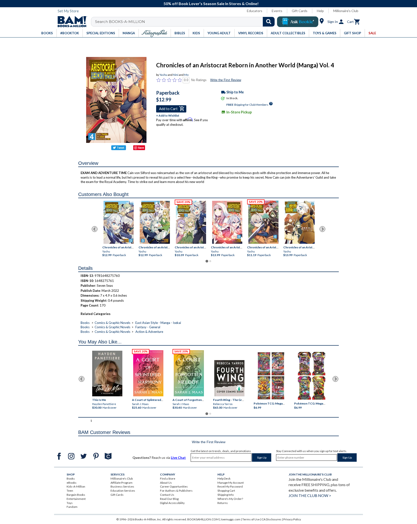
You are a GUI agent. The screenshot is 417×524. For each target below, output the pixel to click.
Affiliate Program (121, 482)
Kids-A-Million (76, 486)
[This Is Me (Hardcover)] (107, 373)
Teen (70, 490)
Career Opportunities (174, 486)
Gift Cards (299, 11)
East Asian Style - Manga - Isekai (158, 323)
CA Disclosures (271, 519)
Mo (186, 75)
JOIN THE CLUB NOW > (310, 495)
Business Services (122, 486)
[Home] (70, 21)
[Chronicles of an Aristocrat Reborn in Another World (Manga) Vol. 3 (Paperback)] (119, 222)
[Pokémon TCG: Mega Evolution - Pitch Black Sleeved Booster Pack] (312, 376)
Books (85, 323)
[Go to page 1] (206, 261)
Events (277, 11)
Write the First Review (225, 80)
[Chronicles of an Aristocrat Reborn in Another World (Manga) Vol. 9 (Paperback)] (227, 222)
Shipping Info (225, 494)
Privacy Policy (292, 519)
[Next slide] (322, 229)
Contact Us (167, 494)
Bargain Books (76, 494)
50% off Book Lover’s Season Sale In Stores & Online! (211, 3)
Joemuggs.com (230, 519)
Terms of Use (251, 519)
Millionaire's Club (345, 11)
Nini (175, 75)
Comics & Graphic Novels (112, 323)
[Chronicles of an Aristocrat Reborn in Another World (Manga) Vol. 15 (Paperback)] (300, 222)
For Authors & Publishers (176, 490)
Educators (254, 11)
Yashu (163, 75)
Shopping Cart (226, 490)
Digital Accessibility (172, 503)
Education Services (123, 490)
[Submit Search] (269, 22)
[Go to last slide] (94, 229)
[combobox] (186, 21)
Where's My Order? (230, 499)
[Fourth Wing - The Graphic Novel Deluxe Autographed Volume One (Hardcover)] (229, 378)
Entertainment (76, 499)
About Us (166, 482)
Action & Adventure (149, 332)
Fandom (72, 507)
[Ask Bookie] (297, 21)
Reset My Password (230, 486)
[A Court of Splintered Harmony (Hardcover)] (148, 373)
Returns (222, 503)
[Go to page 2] (210, 261)
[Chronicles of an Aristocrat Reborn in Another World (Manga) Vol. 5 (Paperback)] (155, 222)
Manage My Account (230, 482)
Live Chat (178, 457)
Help (320, 11)
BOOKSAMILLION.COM (203, 519)
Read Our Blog (169, 499)
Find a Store (167, 478)
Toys (70, 503)
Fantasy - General (147, 327)
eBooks (71, 482)
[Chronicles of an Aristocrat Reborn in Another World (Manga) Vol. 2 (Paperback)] (191, 222)
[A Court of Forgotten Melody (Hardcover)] (189, 373)
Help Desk (223, 478)
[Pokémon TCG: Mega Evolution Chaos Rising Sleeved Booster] (271, 376)
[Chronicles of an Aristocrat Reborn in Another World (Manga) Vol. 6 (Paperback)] (263, 222)
